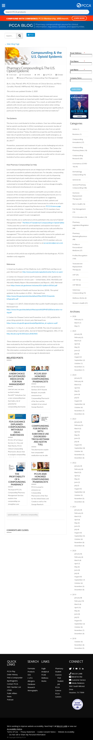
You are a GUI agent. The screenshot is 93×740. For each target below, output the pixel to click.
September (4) (79, 404)
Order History (12, 674)
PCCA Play (11, 671)
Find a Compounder (15, 678)
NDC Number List (14, 687)
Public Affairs (12, 693)
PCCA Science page (53, 206)
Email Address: (77, 53)
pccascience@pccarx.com (53, 243)
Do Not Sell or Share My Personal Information (27, 734)
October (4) (78, 407)
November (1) (79, 367)
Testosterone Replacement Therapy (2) (77, 267)
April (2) (77, 476)
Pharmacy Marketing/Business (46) (80, 236)
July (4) (76, 354)
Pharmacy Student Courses (59, 671)
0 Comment (26, 75)
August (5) (78, 445)
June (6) (77, 570)
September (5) (79, 536)
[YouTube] (77, 668)
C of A (30, 678)
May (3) (76, 347)
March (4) (77, 560)
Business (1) (77, 134)
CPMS (9, 690)
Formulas (31, 668)
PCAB (43, 675)
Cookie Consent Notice (46, 732)
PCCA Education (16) (80, 217)
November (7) (79, 411)
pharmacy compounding (29, 515)
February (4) (78, 381)
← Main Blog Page (12, 44)
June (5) (77, 526)
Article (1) (76, 129)
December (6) (79, 590)
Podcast (10, 699)
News (9, 696)
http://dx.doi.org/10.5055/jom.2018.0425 (22, 334)
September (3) (79, 624)
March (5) (77, 385)
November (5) (79, 455)
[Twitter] (70, 668)
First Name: (77, 61)
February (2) (78, 337)
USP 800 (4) (77, 285)
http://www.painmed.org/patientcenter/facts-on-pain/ (42, 272)
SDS (29, 675)
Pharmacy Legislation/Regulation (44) (81, 225)
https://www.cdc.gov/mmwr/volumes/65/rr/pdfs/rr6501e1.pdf (34, 285)
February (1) (78, 320)
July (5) (76, 398)
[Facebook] (73, 668)
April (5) (77, 388)
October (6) (78, 627)
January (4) (78, 422)
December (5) (79, 648)
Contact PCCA (12, 684)
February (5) (78, 425)
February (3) (78, 513)
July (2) (76, 485)
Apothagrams (12, 681)
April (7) (77, 564)
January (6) (78, 334)
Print (31, 35)
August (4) (78, 401)
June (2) (77, 350)
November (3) (79, 586)
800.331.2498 (77, 674)
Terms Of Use (12, 732)
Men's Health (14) (79, 204)
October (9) (78, 642)
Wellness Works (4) (79, 298)
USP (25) (75, 275)
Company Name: (76, 78)
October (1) (78, 363)
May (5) (76, 391)
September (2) (79, 360)
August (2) (78, 357)
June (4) (77, 394)
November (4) (79, 645)
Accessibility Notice (14, 729)
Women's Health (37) (80, 303)
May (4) (76, 523)
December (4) (79, 458)
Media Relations (78, 683)
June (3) (77, 438)
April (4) (77, 344)
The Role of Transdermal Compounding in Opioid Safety (43, 223)
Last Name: (77, 70)
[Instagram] (80, 668)
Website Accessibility (66, 732)
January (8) (78, 598)
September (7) (79, 580)
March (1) (77, 323)
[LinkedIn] (83, 668)
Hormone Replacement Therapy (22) (77, 196)
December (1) (79, 370)
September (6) (79, 448)
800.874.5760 (77, 677)
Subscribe (76, 89)
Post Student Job (60, 681)
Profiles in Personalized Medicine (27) (77, 247)
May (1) (76, 326)
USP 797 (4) (77, 280)
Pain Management (51, 78)
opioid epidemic (13, 515)
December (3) (79, 414)
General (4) (76, 180)
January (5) (78, 378)
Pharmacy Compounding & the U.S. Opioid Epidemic (31, 69)
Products (31, 671)
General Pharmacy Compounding (31, 78)
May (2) (76, 479)
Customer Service (79, 680)
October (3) (78, 495)
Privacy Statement (28, 732)
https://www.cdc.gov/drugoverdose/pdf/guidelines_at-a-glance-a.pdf (32, 323)
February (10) (79, 601)
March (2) (77, 341)
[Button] (3, 5)
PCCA (49, 75)
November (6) (79, 542)
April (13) (77, 608)
